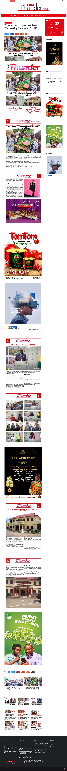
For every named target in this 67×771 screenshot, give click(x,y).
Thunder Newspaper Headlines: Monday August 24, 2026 (10, 706)
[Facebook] (6, 34)
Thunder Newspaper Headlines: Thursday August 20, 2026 (23, 706)
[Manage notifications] (64, 769)
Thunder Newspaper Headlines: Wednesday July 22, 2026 (10, 729)
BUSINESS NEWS (25, 15)
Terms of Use (52, 746)
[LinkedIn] (11, 34)
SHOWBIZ (31, 15)
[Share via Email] (32, 672)
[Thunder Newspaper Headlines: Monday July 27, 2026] (36, 713)
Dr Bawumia (41, 745)
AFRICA (36, 15)
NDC (39, 750)
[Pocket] (26, 34)
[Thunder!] (33, 7)
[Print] (34, 672)
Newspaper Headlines (11, 20)
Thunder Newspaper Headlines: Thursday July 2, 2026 (23, 729)
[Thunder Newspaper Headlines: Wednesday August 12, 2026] (10, 713)
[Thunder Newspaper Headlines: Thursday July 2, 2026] (23, 724)
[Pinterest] (16, 34)
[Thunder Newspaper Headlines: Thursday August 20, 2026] (23, 701)
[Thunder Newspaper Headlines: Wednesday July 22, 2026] (10, 724)
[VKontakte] (21, 34)
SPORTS (40, 15)
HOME (12, 15)
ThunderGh (19, 769)
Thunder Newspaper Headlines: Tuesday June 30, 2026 (36, 729)
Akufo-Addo (36, 743)
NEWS (15, 15)
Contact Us (52, 744)
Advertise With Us (53, 743)
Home (6, 20)
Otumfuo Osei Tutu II (38, 752)
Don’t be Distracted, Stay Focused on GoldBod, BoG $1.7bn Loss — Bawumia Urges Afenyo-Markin (54, 81)
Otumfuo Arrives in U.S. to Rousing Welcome (54, 78)
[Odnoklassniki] (23, 34)
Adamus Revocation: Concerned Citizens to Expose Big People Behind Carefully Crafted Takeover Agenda (33, 0)
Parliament (43, 752)
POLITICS (19, 15)
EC (45, 745)
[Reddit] (18, 34)
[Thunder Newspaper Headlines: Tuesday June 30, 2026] (36, 724)
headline (36, 748)
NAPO (36, 750)
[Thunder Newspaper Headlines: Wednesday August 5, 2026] (23, 713)
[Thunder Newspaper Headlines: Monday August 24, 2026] (10, 701)
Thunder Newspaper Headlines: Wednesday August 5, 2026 (23, 718)
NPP (41, 750)
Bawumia (46, 743)
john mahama (41, 748)
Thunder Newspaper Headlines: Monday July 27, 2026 (36, 718)
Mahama (45, 748)
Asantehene (41, 743)
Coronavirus (36, 745)
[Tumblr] (13, 34)
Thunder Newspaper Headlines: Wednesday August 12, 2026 (10, 718)
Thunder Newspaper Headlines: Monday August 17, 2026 (36, 706)
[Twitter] (8, 34)
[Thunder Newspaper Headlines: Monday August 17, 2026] (36, 701)
